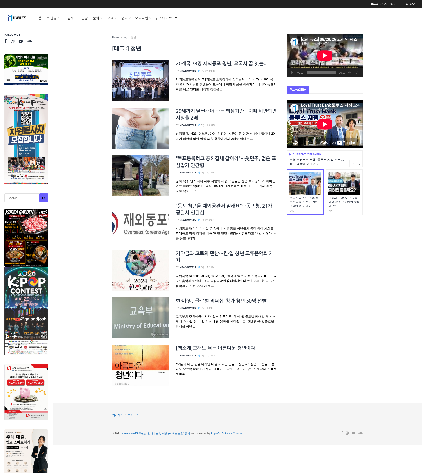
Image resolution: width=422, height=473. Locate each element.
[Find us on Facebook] (5, 41)
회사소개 (133, 415)
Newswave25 (188, 70)
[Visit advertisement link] (26, 69)
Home (115, 37)
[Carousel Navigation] (356, 163)
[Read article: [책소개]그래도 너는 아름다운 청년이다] (140, 365)
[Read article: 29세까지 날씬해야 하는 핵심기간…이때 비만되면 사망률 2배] (140, 128)
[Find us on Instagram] (12, 41)
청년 (133, 37)
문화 (96, 17)
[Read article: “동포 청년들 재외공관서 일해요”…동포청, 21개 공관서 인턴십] (140, 223)
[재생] (292, 72)
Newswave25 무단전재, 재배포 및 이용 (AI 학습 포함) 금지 (156, 433)
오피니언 (141, 17)
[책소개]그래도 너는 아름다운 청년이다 (215, 348)
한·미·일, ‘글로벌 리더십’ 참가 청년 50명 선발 (221, 300)
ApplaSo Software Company (227, 433)
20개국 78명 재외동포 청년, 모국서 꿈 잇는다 (222, 63)
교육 (110, 17)
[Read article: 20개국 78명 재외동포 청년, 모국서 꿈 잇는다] (140, 80)
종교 (124, 17)
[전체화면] (357, 72)
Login (411, 4)
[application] (325, 55)
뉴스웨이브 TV (166, 17)
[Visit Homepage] (17, 18)
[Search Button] (43, 197)
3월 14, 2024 (207, 308)
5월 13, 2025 (207, 125)
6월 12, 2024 (207, 172)
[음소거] (349, 72)
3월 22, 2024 (207, 219)
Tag (125, 37)
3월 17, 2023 (207, 355)
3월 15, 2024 (207, 267)
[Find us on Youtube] (21, 41)
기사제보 (118, 415)
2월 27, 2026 (207, 70)
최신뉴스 (53, 17)
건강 (84, 17)
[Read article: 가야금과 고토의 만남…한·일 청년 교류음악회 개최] (140, 270)
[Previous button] (352, 163)
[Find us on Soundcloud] (29, 41)
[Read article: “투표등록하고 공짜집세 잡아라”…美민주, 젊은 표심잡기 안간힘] (140, 175)
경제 (70, 17)
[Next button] (359, 163)
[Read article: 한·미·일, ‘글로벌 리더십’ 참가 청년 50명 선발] (140, 317)
